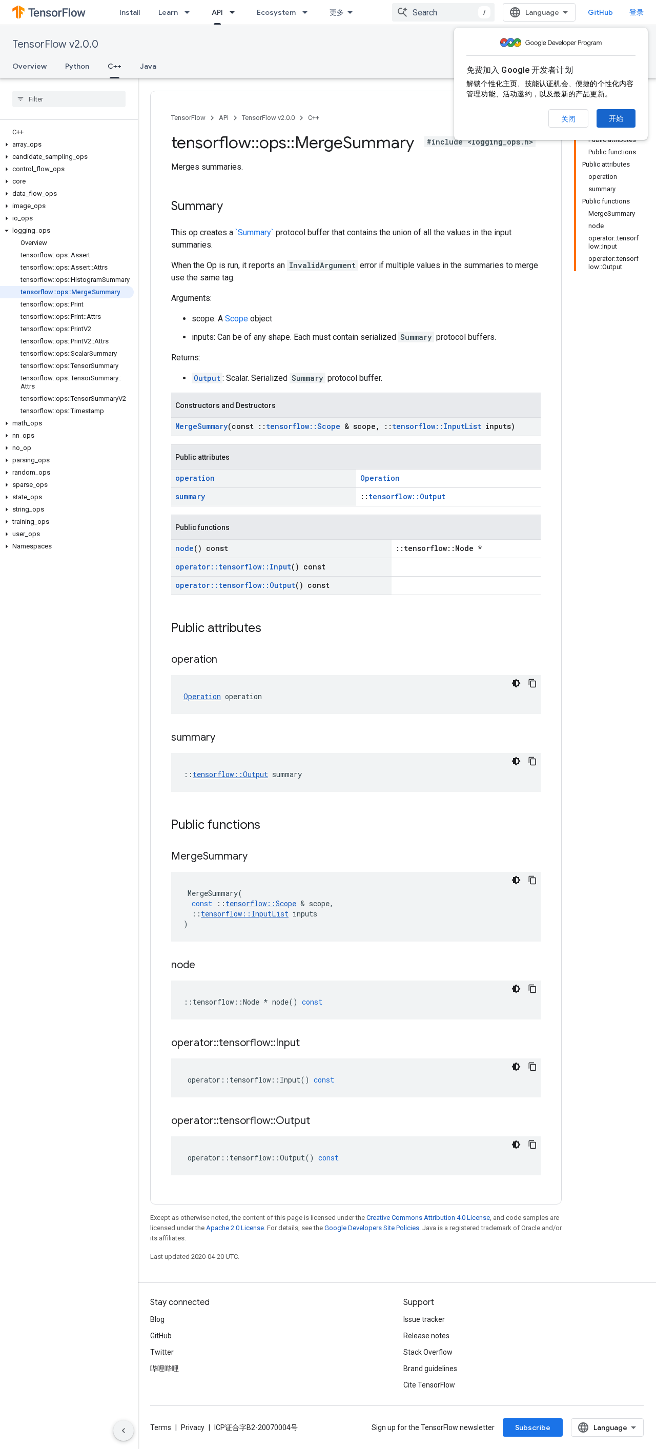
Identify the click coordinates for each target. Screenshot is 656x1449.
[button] (67, 144)
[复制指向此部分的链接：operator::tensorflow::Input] (310, 1043)
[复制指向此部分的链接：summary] (225, 738)
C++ (114, 66)
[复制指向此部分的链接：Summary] (233, 207)
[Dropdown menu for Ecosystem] (308, 12)
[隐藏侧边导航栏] (123, 1430)
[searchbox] (69, 99)
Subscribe (532, 1427)
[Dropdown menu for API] (235, 12)
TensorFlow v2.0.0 (55, 44)
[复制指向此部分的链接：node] (205, 966)
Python (77, 66)
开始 (616, 118)
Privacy (192, 1427)
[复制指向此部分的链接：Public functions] (270, 826)
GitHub (600, 12)
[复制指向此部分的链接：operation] (227, 660)
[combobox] (443, 12)
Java (148, 66)
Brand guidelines (430, 1368)
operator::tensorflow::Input (233, 567)
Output (207, 378)
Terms (160, 1427)
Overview (29, 66)
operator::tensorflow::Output (235, 585)
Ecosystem (276, 12)
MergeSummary (201, 426)
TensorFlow (188, 117)
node (184, 548)
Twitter (162, 1352)
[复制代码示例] (532, 683)
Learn (168, 12)
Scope (236, 318)
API (217, 12)
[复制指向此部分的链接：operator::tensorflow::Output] (320, 1121)
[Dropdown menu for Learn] (190, 12)
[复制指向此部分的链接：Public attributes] (271, 629)
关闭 (568, 119)
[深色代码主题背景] (516, 683)
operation (195, 478)
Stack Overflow (428, 1352)
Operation (380, 478)
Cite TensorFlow (429, 1385)
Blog (157, 1319)
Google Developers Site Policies (371, 1228)
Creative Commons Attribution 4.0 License (428, 1217)
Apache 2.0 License (235, 1228)
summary (190, 496)
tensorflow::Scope (303, 426)
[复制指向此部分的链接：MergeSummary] (258, 857)
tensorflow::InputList (436, 426)
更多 (337, 12)
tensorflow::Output (406, 496)
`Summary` (254, 232)
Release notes (426, 1336)
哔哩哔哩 (164, 1368)
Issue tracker (424, 1319)
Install (129, 12)
